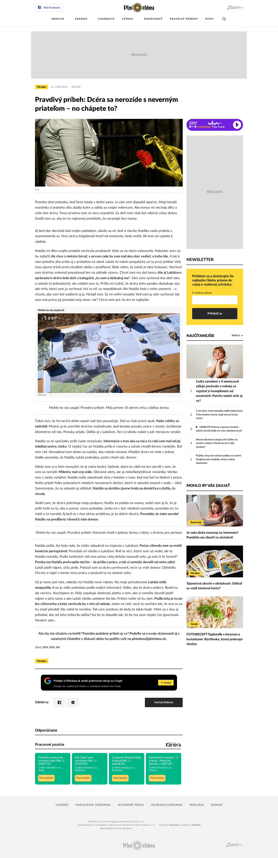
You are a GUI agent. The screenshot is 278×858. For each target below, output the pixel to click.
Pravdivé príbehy (184, 19)
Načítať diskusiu (163, 702)
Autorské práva (131, 805)
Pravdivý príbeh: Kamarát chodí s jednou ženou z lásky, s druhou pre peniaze (124, 532)
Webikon (196, 825)
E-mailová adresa (202, 293)
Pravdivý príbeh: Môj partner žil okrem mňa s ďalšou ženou (125, 408)
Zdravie (58, 19)
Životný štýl (195, 522)
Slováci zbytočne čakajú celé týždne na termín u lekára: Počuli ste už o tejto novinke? (217, 443)
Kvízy (209, 19)
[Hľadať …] (224, 19)
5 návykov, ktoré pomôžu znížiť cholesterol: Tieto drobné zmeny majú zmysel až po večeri (219, 415)
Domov (217, 805)
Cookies (62, 805)
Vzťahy (127, 19)
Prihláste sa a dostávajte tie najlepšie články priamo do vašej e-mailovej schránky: (213, 280)
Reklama (197, 805)
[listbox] (231, 335)
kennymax (174, 825)
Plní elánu (41, 87)
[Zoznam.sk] (234, 7)
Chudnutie (106, 19)
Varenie (81, 19)
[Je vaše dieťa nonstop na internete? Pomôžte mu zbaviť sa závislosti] (214, 511)
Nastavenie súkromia (93, 805)
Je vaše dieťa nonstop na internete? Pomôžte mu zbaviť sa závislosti (212, 535)
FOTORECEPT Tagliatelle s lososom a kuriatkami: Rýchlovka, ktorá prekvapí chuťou (214, 639)
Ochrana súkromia (166, 805)
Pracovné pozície (49, 744)
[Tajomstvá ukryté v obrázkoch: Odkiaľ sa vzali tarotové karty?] (214, 561)
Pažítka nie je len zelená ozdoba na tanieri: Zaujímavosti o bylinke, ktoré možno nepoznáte (218, 459)
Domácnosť (153, 19)
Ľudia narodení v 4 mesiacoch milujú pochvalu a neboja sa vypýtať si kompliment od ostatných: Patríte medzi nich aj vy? (219, 391)
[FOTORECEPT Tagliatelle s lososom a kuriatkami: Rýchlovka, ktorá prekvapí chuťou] (214, 612)
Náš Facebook (51, 7)
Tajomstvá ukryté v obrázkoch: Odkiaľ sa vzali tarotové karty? (214, 586)
